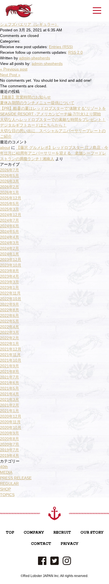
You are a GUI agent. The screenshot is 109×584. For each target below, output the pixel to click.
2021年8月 (9, 371)
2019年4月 (9, 455)
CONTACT (41, 544)
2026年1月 (9, 192)
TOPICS (7, 494)
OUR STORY (91, 533)
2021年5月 (9, 388)
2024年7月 (9, 220)
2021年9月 (9, 366)
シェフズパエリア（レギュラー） (29, 24)
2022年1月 (9, 343)
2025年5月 (9, 203)
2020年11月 (10, 422)
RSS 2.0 (75, 52)
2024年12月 (10, 214)
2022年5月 (9, 321)
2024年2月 (9, 248)
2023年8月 (9, 270)
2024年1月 (9, 254)
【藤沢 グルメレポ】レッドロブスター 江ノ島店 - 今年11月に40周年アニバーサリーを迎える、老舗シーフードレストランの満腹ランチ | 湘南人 (54, 153)
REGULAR (9, 483)
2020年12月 (10, 416)
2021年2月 (9, 405)
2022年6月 (9, 315)
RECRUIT (62, 533)
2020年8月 (9, 438)
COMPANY (34, 533)
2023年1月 (9, 287)
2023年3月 (9, 282)
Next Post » (10, 75)
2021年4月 (9, 394)
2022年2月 (9, 338)
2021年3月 (9, 399)
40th (4, 466)
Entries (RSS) (61, 47)
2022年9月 (9, 304)
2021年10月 (10, 360)
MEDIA (6, 472)
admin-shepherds (34, 58)
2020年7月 (9, 444)
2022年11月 (10, 293)
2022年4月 (9, 326)
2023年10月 (10, 265)
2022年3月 (9, 332)
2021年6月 (9, 382)
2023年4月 (9, 276)
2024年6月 (9, 226)
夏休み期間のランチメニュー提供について (37, 103)
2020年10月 (10, 427)
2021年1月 (9, 410)
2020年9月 (9, 433)
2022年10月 (10, 298)
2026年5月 (9, 175)
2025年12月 (10, 198)
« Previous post (13, 69)
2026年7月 (9, 170)
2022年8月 (9, 310)
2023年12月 (10, 259)
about (5, 147)
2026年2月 (9, 186)
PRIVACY (69, 544)
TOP (10, 533)
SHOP (5, 489)
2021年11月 (10, 354)
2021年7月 (9, 377)
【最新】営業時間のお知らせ (25, 97)
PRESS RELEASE (16, 478)
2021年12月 (10, 349)
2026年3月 (9, 181)
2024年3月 (9, 242)
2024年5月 (9, 231)
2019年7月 (9, 450)
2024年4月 (9, 237)
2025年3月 (9, 209)
